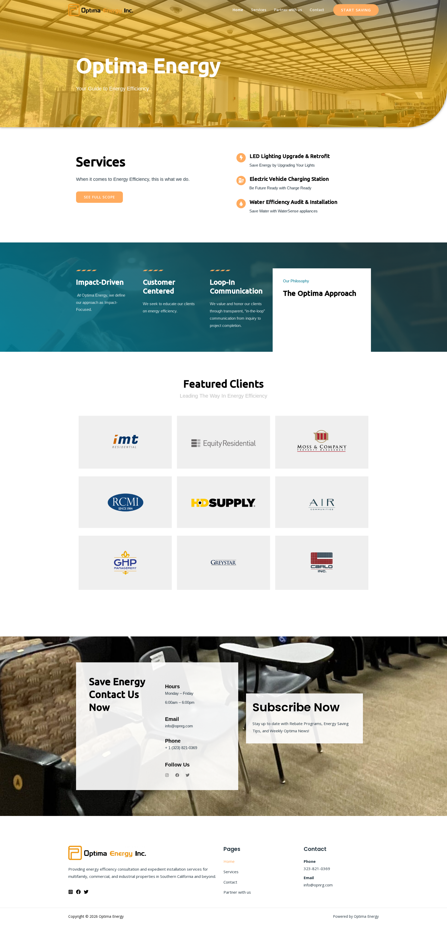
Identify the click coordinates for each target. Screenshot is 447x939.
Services (258, 10)
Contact (317, 10)
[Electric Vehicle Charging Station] (241, 180)
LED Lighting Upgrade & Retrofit (290, 156)
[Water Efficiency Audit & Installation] (241, 203)
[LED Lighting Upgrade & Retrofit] (241, 157)
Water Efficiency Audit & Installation (293, 202)
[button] (356, 10)
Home (238, 10)
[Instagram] (70, 892)
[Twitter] (86, 892)
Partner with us (288, 10)
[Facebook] (78, 892)
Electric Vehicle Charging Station (289, 179)
